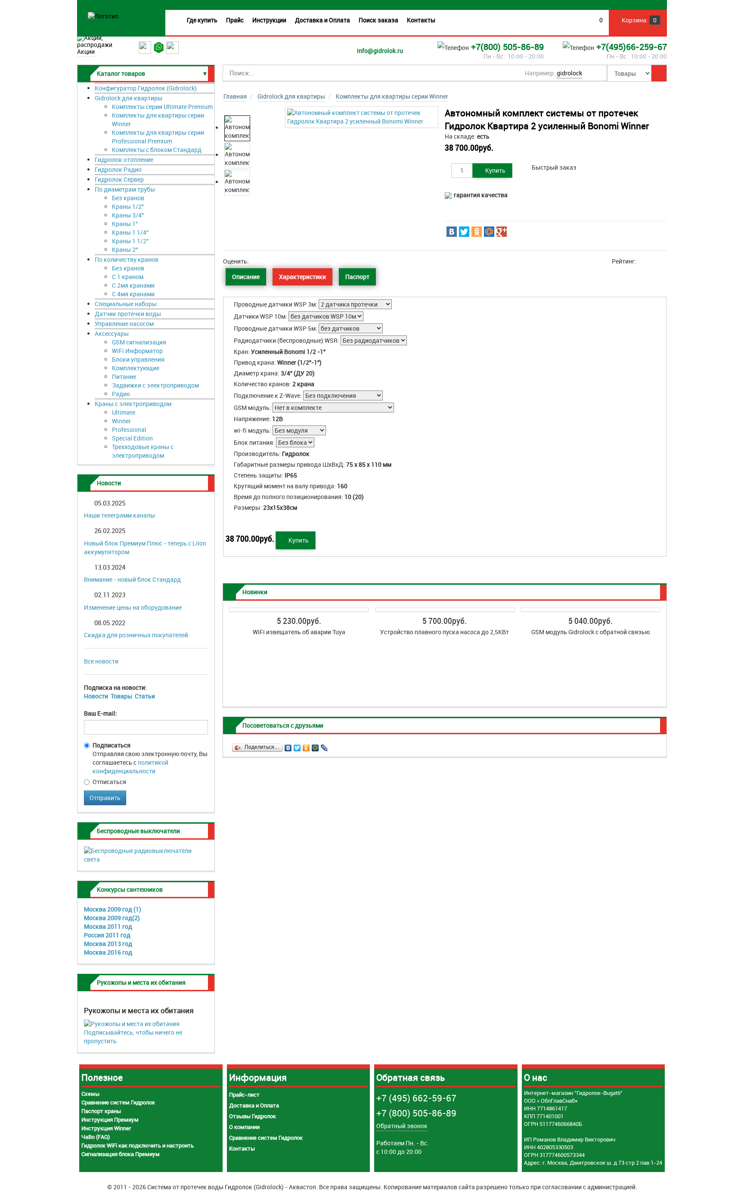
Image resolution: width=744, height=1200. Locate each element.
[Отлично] (276, 261)
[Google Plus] (501, 231)
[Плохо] (258, 261)
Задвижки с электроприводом (155, 385)
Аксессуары (112, 333)
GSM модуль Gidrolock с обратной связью (590, 632)
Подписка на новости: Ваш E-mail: (119, 700)
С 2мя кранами (133, 285)
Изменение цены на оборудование (133, 607)
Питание (124, 376)
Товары (121, 696)
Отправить (105, 798)
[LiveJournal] (324, 745)
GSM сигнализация (139, 342)
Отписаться (109, 782)
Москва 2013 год (108, 944)
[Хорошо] (270, 261)
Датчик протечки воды (128, 314)
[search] (659, 73)
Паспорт (357, 277)
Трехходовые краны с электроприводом (143, 451)
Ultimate (123, 412)
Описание (246, 277)
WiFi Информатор (137, 351)
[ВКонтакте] (451, 231)
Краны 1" (125, 224)
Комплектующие (135, 368)
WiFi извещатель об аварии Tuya (299, 632)
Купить (494, 170)
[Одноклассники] (476, 231)
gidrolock (569, 73)
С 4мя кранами (133, 294)
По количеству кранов (126, 259)
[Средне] (264, 261)
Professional (129, 429)
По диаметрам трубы (125, 189)
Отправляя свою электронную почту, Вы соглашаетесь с (150, 758)
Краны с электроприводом (133, 404)
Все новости (101, 661)
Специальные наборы (126, 304)
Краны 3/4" (128, 215)
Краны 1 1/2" (130, 241)
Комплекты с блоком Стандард (157, 150)
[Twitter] (464, 231)
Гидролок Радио (118, 169)
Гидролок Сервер (119, 179)
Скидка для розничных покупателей (136, 635)
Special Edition (132, 438)
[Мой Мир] (489, 231)
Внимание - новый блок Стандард (132, 579)
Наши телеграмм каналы (119, 515)
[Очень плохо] (252, 261)
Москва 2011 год (108, 926)
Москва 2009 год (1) (112, 909)
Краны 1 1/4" (130, 232)
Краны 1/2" (128, 206)
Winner (121, 421)
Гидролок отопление (124, 159)
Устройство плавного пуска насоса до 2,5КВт (444, 632)
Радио (121, 394)
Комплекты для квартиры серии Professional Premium (158, 136)
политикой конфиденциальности (130, 766)
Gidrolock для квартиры (128, 98)
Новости (96, 696)
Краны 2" (125, 249)
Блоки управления (138, 359)
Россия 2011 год (107, 935)
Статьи (145, 696)
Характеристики (302, 277)
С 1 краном (127, 277)
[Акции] (108, 37)
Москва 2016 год (108, 952)
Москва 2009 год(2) (112, 918)
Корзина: (638, 20)
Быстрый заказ (554, 167)
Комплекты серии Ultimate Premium (162, 106)
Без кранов (128, 198)
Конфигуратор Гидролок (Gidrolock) (146, 88)
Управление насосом (124, 323)
